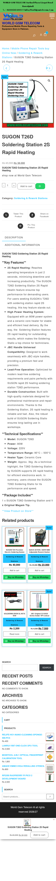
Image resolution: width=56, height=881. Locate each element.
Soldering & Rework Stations (31, 198)
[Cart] (45, 35)
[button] (49, 80)
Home (5, 48)
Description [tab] (14, 237)
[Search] (34, 36)
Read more (14, 634)
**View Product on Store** (18, 511)
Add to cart (26, 186)
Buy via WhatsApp (15, 577)
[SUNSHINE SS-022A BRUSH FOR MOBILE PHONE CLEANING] (6, 68)
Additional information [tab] (22, 244)
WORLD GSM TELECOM (21, 23)
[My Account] (41, 34)
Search (6, 661)
